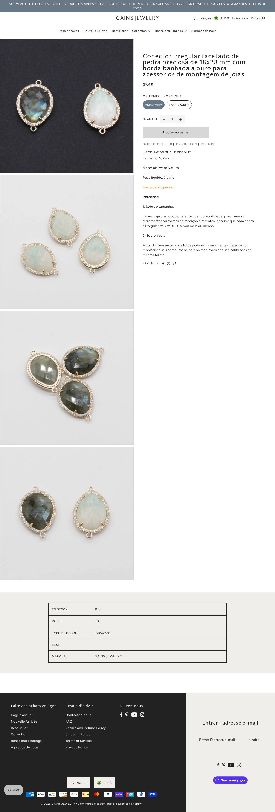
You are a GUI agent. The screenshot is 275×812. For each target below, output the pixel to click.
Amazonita (153, 104)
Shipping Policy (78, 734)
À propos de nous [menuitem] (203, 31)
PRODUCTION (186, 144)
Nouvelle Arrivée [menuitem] (95, 31)
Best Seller (19, 728)
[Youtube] (134, 714)
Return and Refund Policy (86, 728)
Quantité (150, 119)
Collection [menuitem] (140, 31)
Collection (19, 734)
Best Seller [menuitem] (120, 31)
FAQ (69, 721)
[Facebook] (121, 714)
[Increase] (180, 119)
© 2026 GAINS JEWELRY (58, 803)
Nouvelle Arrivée (24, 721)
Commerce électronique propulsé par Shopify (110, 803)
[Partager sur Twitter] (168, 263)
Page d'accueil (22, 715)
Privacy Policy (77, 747)
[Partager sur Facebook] (163, 263)
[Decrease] (164, 119)
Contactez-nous (78, 715)
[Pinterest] (127, 714)
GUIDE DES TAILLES (157, 144)
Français (205, 18)
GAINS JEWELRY (137, 18)
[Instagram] (142, 714)
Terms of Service (79, 741)
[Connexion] (194, 18)
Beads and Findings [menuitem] (169, 31)
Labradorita (179, 104)
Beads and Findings (26, 741)
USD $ (224, 18)
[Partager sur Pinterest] (174, 263)
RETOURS (208, 144)
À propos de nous (24, 747)
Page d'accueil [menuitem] (69, 31)
